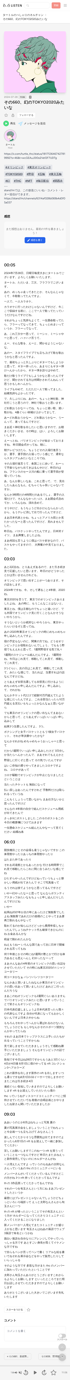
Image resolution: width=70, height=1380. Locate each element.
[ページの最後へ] (62, 1357)
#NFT (28, 180)
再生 (13, 123)
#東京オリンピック (39, 167)
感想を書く (37, 240)
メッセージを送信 (35, 123)
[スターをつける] (6, 115)
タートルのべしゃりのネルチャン (23, 15)
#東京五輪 (55, 174)
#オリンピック (14, 167)
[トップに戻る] (62, 1347)
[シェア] (13, 115)
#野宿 (30, 174)
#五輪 (41, 174)
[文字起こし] (30, 97)
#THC (17, 180)
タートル (10, 144)
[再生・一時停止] (35, 1372)
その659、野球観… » (52, 1356)
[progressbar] (35, 1365)
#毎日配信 (42, 180)
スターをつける (14, 1309)
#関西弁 (58, 180)
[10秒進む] (44, 1372)
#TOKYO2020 (14, 174)
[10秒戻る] (25, 1372)
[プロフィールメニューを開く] (65, 5)
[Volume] (18, 1373)
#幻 (7, 180)
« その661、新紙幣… (17, 1356)
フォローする (26, 115)
